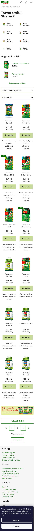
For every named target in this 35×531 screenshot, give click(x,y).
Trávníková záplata (8, 453)
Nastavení (16, 520)
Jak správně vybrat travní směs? (13, 469)
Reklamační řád (7, 497)
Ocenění (5, 487)
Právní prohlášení (8, 494)
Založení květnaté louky (10, 476)
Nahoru (18, 440)
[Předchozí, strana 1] (11, 428)
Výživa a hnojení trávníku (10, 474)
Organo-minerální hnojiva (11, 460)
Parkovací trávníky (8, 458)
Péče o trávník (7, 478)
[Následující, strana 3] (23, 428)
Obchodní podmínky (9, 489)
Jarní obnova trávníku (9, 471)
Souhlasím (17, 526)
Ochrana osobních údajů (10, 492)
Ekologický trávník (8, 455)
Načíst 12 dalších (17, 421)
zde (2, 515)
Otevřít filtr (8, 97)
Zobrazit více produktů (17, 83)
